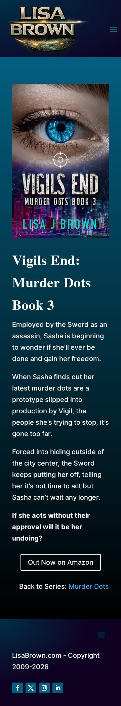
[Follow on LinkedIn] (57, 688)
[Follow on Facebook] (17, 688)
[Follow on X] (31, 688)
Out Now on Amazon (60, 562)
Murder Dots (89, 586)
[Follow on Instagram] (44, 688)
